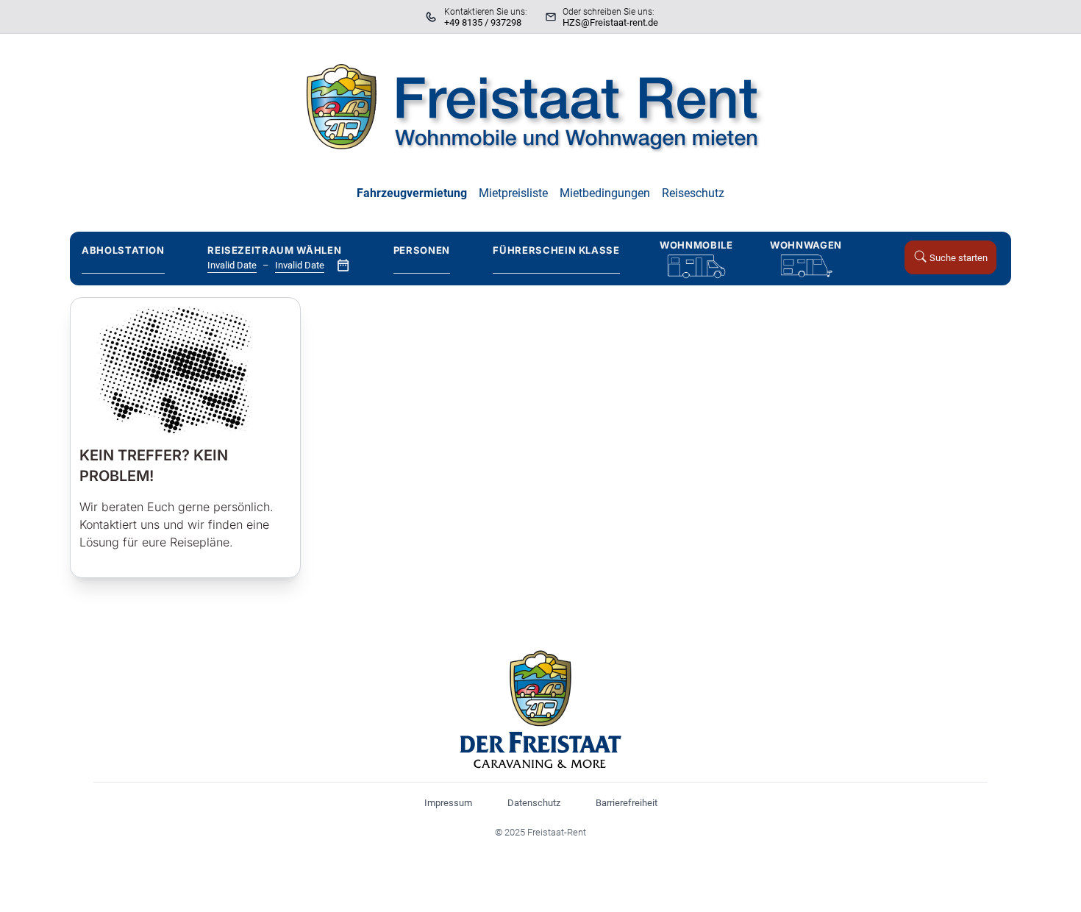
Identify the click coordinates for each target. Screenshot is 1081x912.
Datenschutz (533, 802)
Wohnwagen (806, 245)
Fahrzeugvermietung (412, 193)
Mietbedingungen (605, 193)
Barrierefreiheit (626, 802)
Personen (421, 250)
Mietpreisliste (513, 193)
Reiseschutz (693, 193)
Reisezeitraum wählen (274, 250)
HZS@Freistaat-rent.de (610, 22)
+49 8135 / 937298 (482, 22)
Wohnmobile (696, 245)
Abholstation (123, 250)
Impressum (448, 802)
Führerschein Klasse (556, 250)
